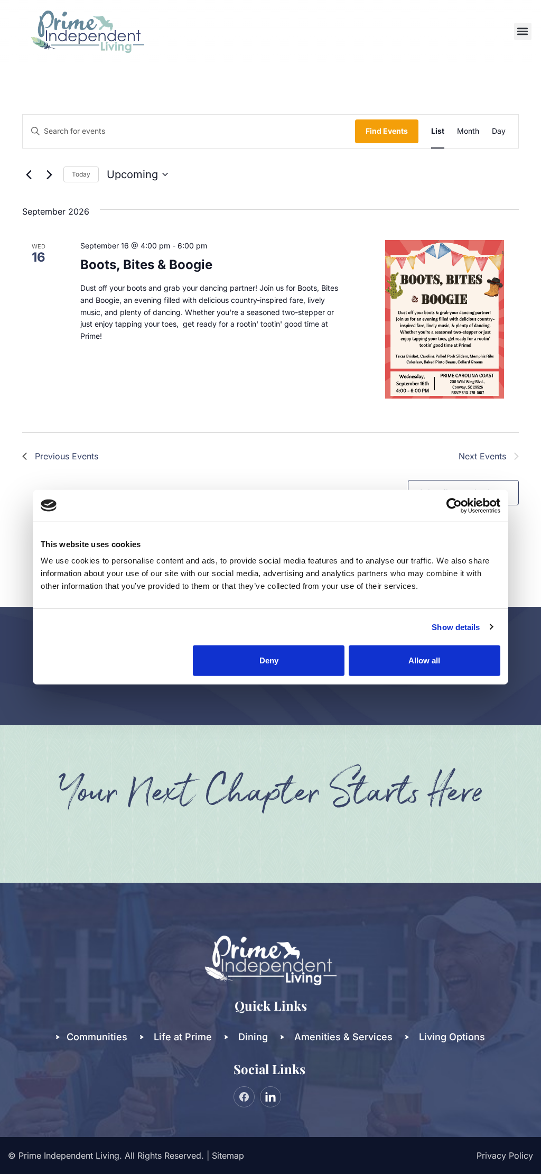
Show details (456, 626)
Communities (97, 1036)
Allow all (424, 660)
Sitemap (228, 1155)
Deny (268, 660)
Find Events (387, 130)
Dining (253, 1036)
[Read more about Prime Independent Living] (454, 505)
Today (81, 174)
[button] (522, 31)
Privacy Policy (505, 1155)
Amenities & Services (343, 1036)
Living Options (452, 1036)
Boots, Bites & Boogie (146, 264)
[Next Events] (49, 174)
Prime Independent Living (68, 1155)
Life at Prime (183, 1036)
